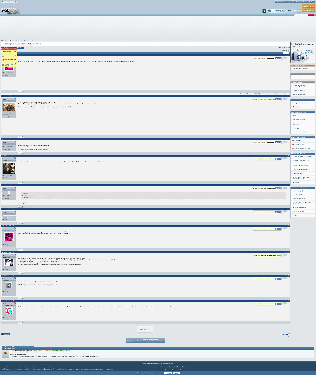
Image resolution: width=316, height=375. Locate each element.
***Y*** (4, 304)
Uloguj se (282, 1)
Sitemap (153, 363)
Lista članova (303, 1)
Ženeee (294, 215)
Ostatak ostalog (8, 40)
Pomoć (312, 1)
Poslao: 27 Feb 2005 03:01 (8, 300)
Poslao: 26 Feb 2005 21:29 (8, 252)
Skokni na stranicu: (279, 53)
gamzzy (4, 188)
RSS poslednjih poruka (298, 144)
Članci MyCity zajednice (168, 363)
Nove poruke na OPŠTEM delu (298, 187)
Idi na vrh (287, 336)
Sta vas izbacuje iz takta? (299, 119)
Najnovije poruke (146, 363)
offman (4, 212)
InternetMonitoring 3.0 (298, 173)
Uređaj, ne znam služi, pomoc (7, 60)
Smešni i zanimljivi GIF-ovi (299, 94)
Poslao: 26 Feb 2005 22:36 (8, 275)
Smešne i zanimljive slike (299, 90)
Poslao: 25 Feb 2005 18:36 (8, 139)
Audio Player (296, 182)
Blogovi (293, 1)
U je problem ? (7, 51)
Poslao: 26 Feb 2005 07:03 (8, 225)
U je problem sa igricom (7, 55)
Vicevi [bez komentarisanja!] (300, 207)
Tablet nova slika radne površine (300, 165)
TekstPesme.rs (183, 366)
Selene (4, 142)
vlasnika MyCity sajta (108, 369)
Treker (4, 279)
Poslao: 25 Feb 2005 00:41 (8, 95)
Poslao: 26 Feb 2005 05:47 (8, 208)
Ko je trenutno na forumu (9, 348)
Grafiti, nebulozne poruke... (299, 198)
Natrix (294, 115)
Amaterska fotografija (298, 191)
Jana (3, 229)
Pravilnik (298, 1)
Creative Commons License (177, 369)
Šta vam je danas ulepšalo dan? (300, 68)
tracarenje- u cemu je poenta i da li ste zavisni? (23, 40)
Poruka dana (296, 77)
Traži (309, 1)
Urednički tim (159, 363)
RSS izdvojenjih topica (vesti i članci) (302, 148)
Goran (4, 99)
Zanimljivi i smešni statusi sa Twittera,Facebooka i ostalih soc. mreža (302, 86)
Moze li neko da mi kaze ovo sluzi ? (7, 65)
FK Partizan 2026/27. (298, 194)
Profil (22, 91)
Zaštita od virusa (176, 366)
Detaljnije (68, 350)
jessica (4, 255)
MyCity (277, 1)
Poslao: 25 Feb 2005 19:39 (8, 155)
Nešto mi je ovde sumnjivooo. (300, 132)
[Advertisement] (158, 29)
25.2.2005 (288, 47)
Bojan (3, 159)
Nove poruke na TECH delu (298, 153)
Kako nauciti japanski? (298, 211)
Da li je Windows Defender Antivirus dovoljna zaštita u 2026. (301, 178)
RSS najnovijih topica (298, 140)
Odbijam (176, 373)
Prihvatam (168, 373)
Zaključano (20, 48)
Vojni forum (170, 366)
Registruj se (287, 1)
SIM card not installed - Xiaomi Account (302, 156)
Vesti (166, 366)
